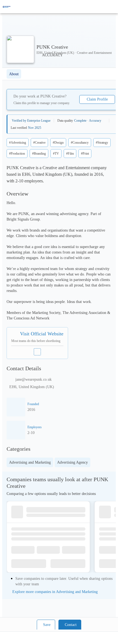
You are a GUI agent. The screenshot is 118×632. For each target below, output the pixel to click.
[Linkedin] (37, 351)
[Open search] (104, 7)
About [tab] (14, 74)
